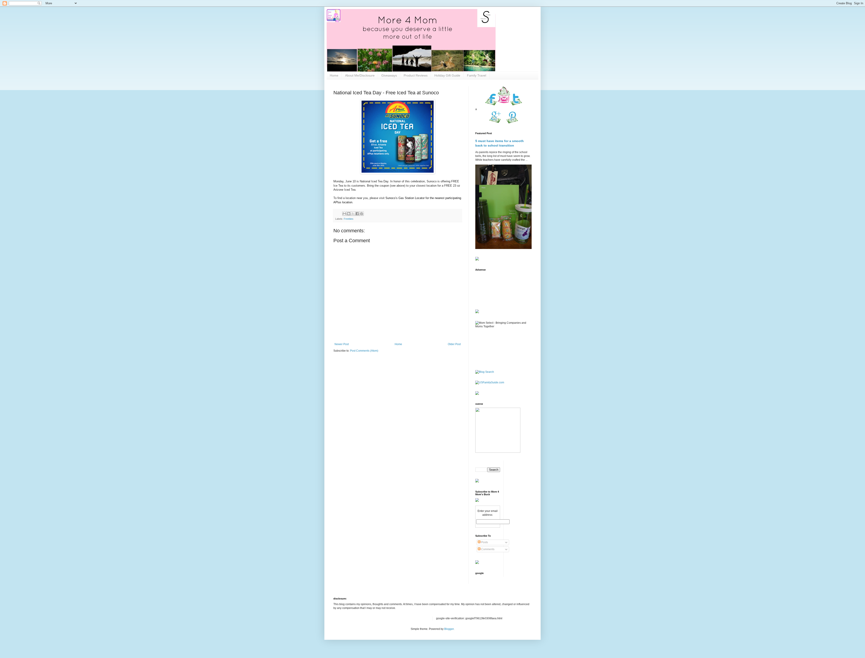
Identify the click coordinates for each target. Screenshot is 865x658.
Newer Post (342, 344)
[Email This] (344, 213)
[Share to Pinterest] (361, 213)
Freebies (348, 218)
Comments (487, 549)
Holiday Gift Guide (447, 75)
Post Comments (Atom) (364, 350)
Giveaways (389, 75)
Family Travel (476, 75)
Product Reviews (416, 75)
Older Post (454, 344)
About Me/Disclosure (360, 75)
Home (334, 75)
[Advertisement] (489, 288)
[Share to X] (353, 213)
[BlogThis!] (348, 213)
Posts (484, 542)
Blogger (449, 629)
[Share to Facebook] (357, 213)
